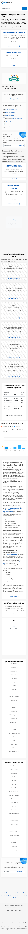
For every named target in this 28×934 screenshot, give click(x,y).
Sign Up (20, 145)
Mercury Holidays (14, 722)
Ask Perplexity (9, 124)
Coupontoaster (5, 86)
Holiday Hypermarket (14, 715)
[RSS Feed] (20, 910)
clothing (16, 510)
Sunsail (14, 729)
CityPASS (14, 685)
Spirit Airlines (14, 674)
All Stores (12, 905)
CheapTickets (14, 689)
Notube (24, 922)
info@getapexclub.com (11, 109)
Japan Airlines (14, 744)
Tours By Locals (14, 667)
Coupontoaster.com (8, 922)
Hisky (14, 740)
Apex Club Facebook (10, 112)
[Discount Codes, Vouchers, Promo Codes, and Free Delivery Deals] (6, 2)
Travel (12, 86)
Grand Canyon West (14, 693)
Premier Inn (14, 711)
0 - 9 (16, 898)
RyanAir (14, 707)
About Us (7, 905)
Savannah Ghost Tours (14, 733)
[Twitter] (12, 910)
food (11, 511)
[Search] (24, 8)
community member (12, 554)
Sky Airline (14, 678)
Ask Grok (8, 127)
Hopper (14, 682)
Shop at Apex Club (14, 596)
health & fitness (9, 510)
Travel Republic (14, 704)
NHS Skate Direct (14, 671)
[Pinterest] (16, 910)
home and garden (14, 508)
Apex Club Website (9, 115)
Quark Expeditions (14, 737)
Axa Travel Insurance (14, 696)
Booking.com (14, 700)
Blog (22, 905)
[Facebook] (8, 910)
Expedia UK (14, 718)
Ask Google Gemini (17, 118)
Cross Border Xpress (14, 751)
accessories (6, 511)
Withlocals (14, 748)
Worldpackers (14, 726)
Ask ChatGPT (9, 121)
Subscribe (20, 871)
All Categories (17, 905)
